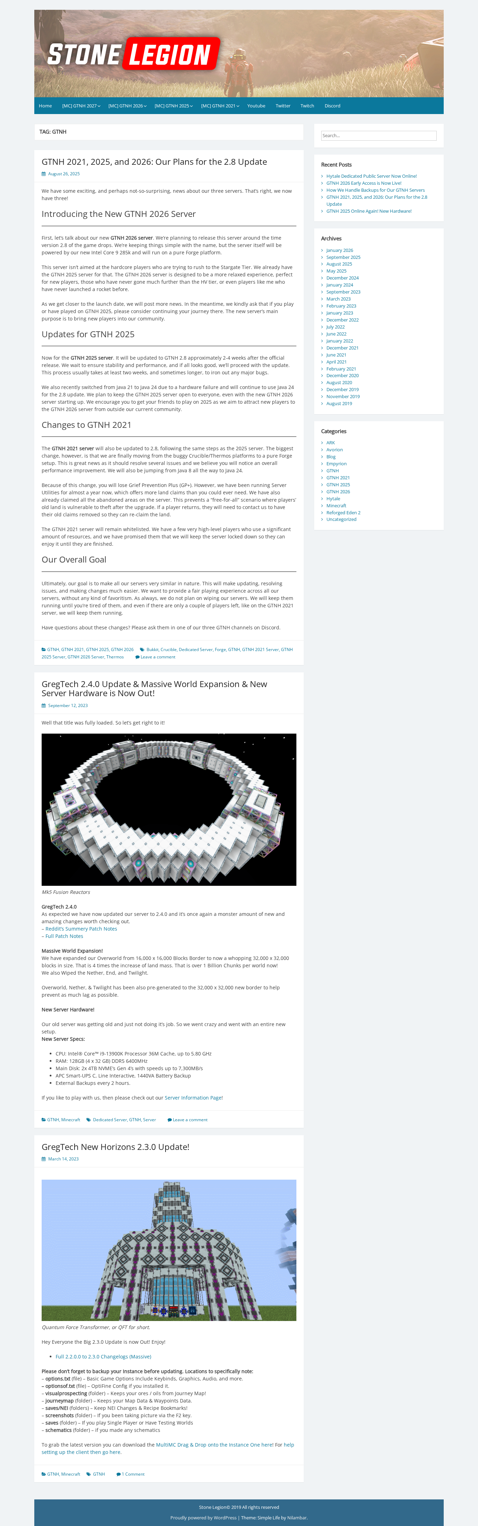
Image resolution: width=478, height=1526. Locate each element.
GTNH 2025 (97, 649)
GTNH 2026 (122, 649)
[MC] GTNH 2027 (79, 106)
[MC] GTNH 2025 (172, 106)
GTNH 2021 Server (260, 649)
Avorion (334, 449)
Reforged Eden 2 (343, 512)
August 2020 (339, 382)
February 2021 (341, 369)
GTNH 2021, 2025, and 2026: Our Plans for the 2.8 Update (154, 161)
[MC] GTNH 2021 (218, 106)
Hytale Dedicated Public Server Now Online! (371, 176)
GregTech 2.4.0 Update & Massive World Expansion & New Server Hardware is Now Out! (154, 688)
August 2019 (339, 403)
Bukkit (153, 649)
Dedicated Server (196, 649)
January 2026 (339, 250)
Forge (220, 649)
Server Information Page (193, 1097)
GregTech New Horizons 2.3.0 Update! (115, 1146)
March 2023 (338, 299)
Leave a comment (158, 657)
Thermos (115, 657)
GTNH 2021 (72, 649)
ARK (330, 442)
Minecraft (70, 1120)
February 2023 (341, 306)
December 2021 (342, 348)
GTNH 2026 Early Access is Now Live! (363, 183)
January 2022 (339, 341)
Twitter (283, 106)
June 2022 (336, 334)
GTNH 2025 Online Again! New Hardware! (369, 211)
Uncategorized (341, 519)
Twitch (307, 106)
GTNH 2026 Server (86, 657)
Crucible (169, 649)
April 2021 (336, 362)
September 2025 (343, 257)
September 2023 (343, 292)
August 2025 (339, 264)
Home (45, 106)
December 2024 (342, 278)
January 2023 (339, 313)
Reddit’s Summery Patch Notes (81, 928)
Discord (332, 106)
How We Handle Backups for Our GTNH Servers (375, 190)
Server (149, 1120)
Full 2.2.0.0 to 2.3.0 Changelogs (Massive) (103, 1356)
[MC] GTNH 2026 (125, 106)
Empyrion (336, 463)
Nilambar (297, 1517)
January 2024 (339, 285)
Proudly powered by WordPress (204, 1517)
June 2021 (336, 355)
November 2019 (343, 396)
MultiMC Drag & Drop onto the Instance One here (214, 1444)
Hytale (333, 498)
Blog (331, 456)
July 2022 (335, 327)
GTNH (53, 649)
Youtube (256, 106)
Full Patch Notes (64, 936)
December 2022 (342, 320)
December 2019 (342, 389)
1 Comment (133, 1474)
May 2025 (336, 271)
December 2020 (342, 375)
